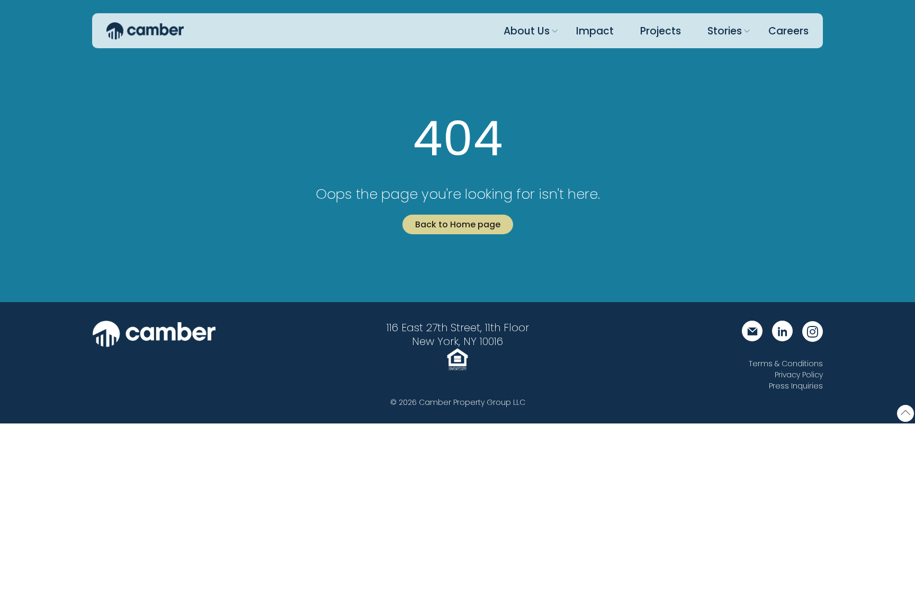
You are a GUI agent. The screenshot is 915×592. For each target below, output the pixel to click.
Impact (595, 31)
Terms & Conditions (786, 363)
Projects (660, 31)
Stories (724, 31)
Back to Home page (457, 224)
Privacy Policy (799, 374)
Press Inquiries (796, 386)
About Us (527, 31)
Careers (788, 31)
